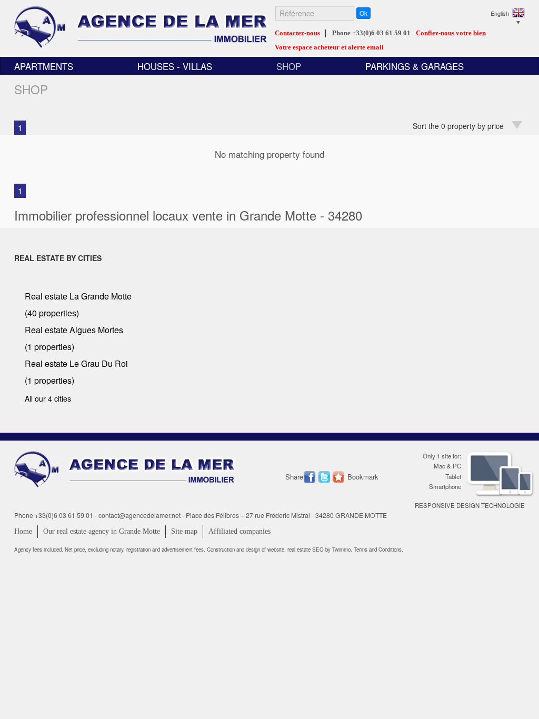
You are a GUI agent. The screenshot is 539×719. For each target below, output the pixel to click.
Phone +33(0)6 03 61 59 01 (371, 33)
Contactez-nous (297, 33)
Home (23, 531)
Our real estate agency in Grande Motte (101, 531)
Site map (184, 531)
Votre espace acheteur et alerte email (329, 47)
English (500, 13)
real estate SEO (306, 549)
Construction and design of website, (247, 549)
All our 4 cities (48, 398)
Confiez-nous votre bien (451, 33)
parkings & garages (414, 66)
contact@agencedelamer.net (139, 515)
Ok (363, 12)
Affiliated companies (239, 531)
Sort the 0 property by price (458, 126)
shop (288, 66)
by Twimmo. (338, 549)
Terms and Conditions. (378, 549)
